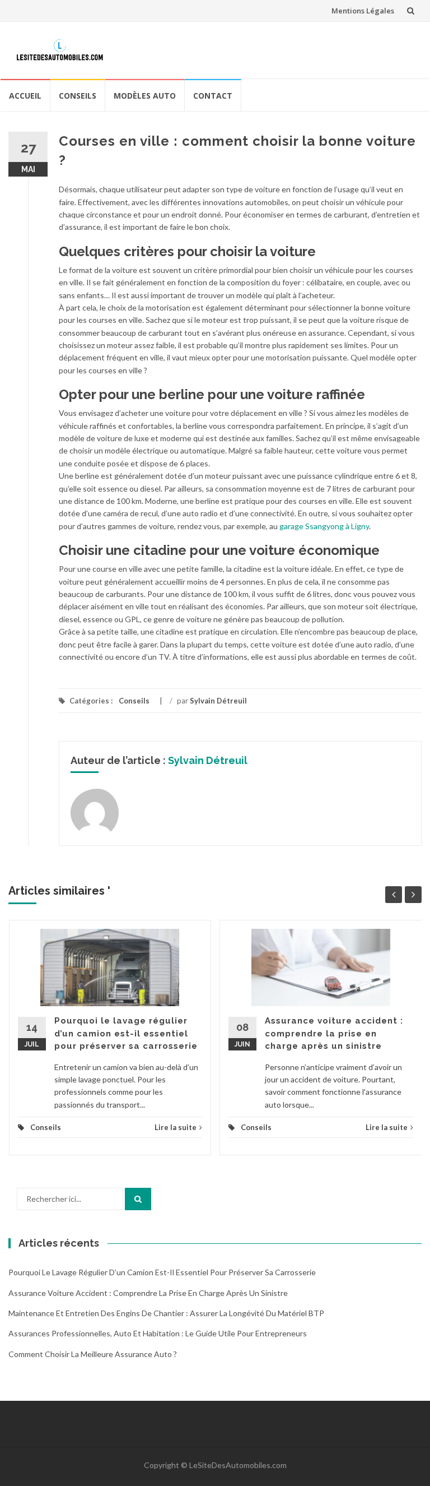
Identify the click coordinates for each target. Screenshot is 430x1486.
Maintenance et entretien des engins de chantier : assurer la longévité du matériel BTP (166, 1313)
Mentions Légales (362, 11)
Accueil (25, 95)
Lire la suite (176, 1127)
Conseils (77, 95)
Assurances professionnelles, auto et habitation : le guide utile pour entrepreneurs (157, 1333)
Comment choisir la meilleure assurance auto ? (92, 1354)
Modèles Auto (145, 95)
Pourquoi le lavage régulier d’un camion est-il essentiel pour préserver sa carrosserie (126, 1033)
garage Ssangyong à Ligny (324, 526)
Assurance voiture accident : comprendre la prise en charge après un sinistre (334, 1033)
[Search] (138, 1199)
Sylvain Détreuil (218, 700)
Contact (212, 95)
